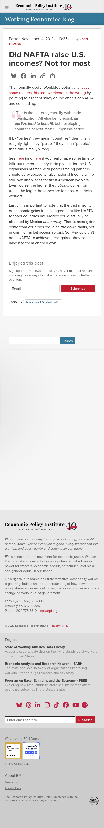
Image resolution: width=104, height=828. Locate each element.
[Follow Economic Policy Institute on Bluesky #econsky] (19, 706)
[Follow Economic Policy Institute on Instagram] (47, 706)
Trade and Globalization (43, 302)
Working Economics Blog (39, 19)
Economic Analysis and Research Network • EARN (43, 664)
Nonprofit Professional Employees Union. (31, 800)
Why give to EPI (16, 739)
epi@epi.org (49, 611)
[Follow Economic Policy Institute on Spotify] (84, 706)
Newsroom (13, 782)
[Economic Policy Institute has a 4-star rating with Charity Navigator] (31, 751)
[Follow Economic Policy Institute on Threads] (29, 706)
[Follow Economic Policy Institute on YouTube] (75, 706)
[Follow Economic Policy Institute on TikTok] (56, 706)
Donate (36, 739)
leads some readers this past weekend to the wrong (49, 90)
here (20, 158)
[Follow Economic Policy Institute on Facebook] (65, 706)
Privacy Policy (59, 625)
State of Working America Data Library (35, 647)
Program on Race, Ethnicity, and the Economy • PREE (46, 681)
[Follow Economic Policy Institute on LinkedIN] (38, 706)
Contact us (13, 788)
